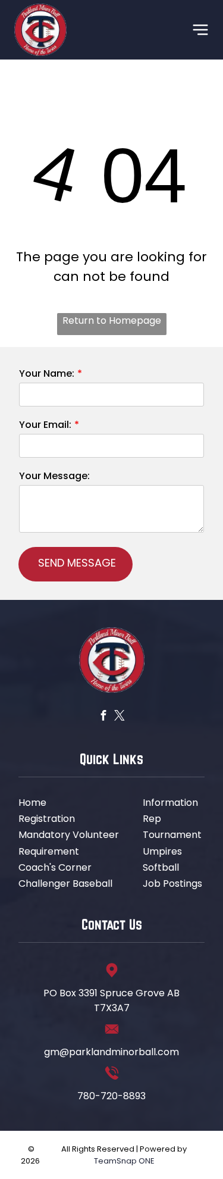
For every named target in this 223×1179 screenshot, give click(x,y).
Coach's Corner (55, 867)
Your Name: (46, 373)
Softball (161, 867)
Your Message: (54, 476)
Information (170, 802)
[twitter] (119, 716)
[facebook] (103, 716)
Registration (46, 818)
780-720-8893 (111, 1096)
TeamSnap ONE (124, 1161)
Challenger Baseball (65, 883)
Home (32, 802)
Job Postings (172, 883)
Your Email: (45, 424)
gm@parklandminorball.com (111, 1052)
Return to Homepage (111, 320)
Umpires (162, 851)
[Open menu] (200, 30)
